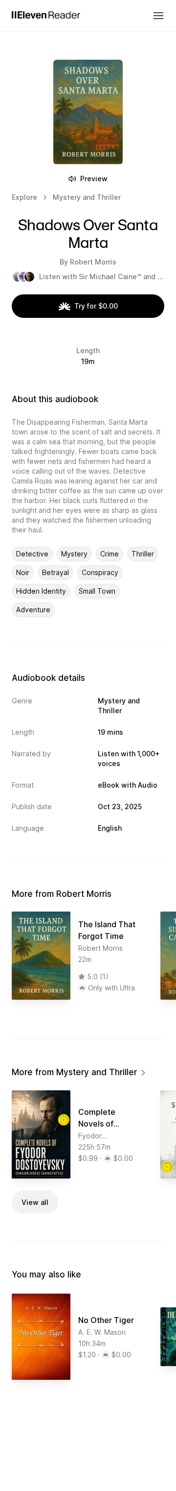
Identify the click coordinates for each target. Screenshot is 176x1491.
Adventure (33, 609)
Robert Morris (93, 262)
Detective (32, 554)
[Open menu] (158, 15)
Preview (94, 178)
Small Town (97, 591)
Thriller (143, 554)
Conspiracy (100, 572)
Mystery (74, 554)
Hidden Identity (41, 591)
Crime (109, 554)
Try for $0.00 (96, 306)
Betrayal (55, 572)
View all (35, 1202)
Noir (22, 572)
